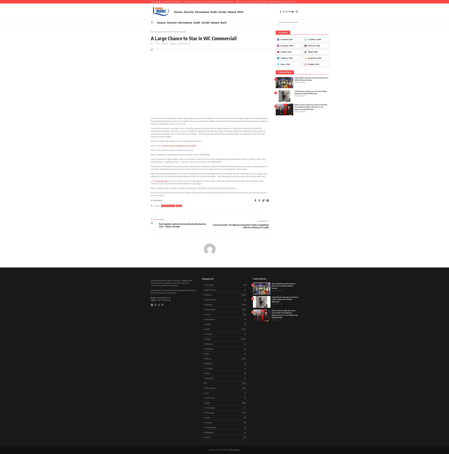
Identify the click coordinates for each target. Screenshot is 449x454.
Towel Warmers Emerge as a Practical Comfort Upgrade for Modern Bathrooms (285, 299)
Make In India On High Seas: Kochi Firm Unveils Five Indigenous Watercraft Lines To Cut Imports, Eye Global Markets (310, 107)
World (240, 12)
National (232, 12)
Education (189, 12)
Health (213, 12)
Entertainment (202, 12)
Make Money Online (168, 206)
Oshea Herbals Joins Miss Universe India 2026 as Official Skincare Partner (283, 286)
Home (153, 32)
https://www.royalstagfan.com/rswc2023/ (180, 146)
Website (178, 206)
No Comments (162, 44)
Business (178, 12)
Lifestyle (222, 12)
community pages (162, 181)
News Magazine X (235, 450)
